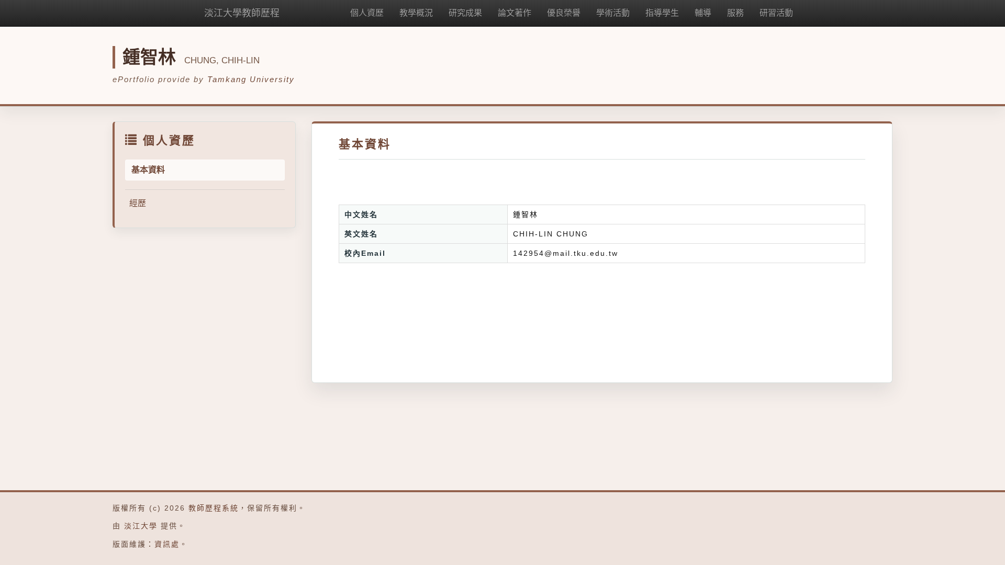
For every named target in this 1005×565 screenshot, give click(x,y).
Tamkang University (251, 79)
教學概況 (416, 12)
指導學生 (662, 12)
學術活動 (613, 12)
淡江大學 (141, 526)
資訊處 (167, 544)
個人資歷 (367, 12)
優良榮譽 (563, 12)
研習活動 (776, 12)
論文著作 (514, 12)
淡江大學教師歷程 (242, 13)
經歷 (137, 203)
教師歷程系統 (213, 508)
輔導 (703, 12)
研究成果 (465, 12)
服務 (735, 12)
